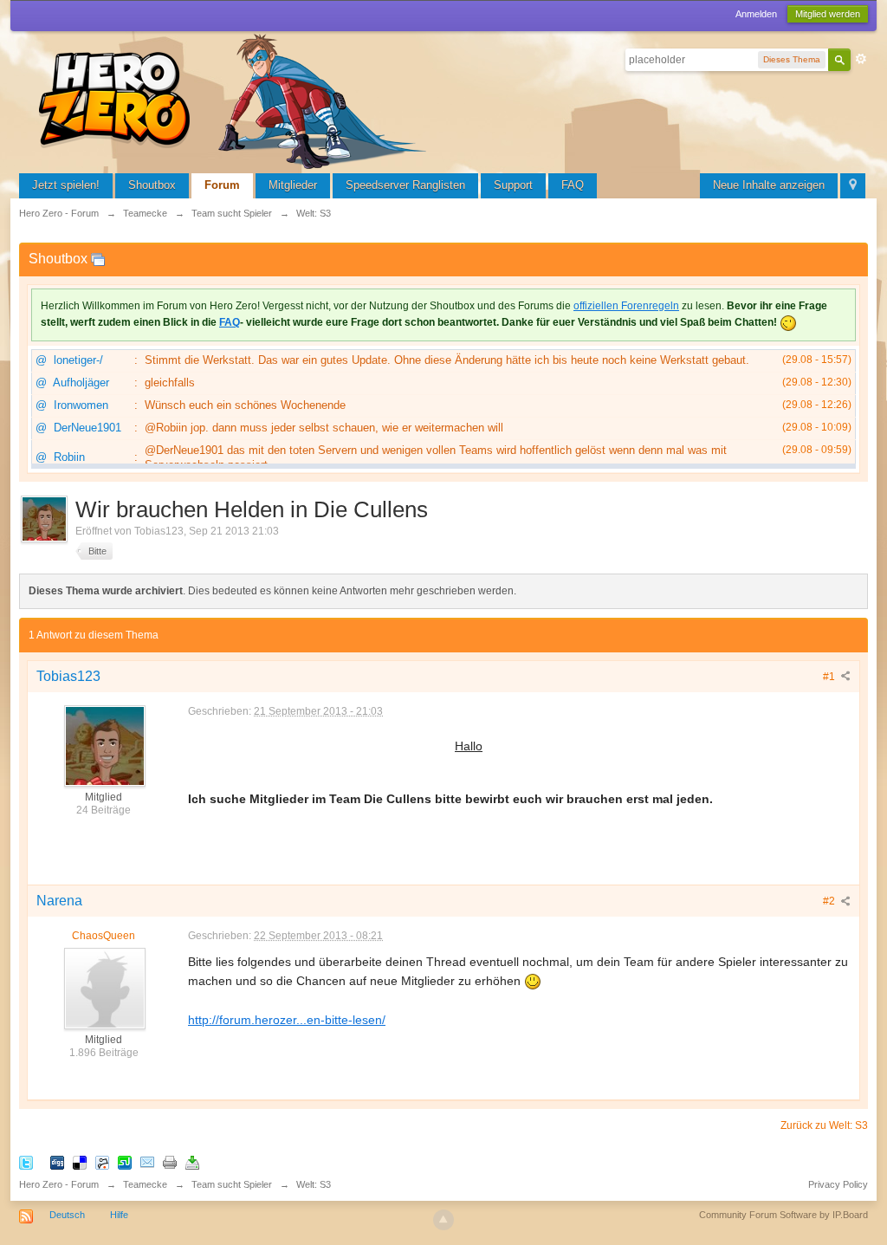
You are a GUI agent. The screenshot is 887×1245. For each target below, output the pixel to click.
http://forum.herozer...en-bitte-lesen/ (286, 1020)
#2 (830, 901)
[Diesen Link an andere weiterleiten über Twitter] (26, 1161)
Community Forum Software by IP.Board (783, 1214)
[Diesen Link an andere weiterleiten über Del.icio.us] (80, 1161)
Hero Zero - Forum (59, 1184)
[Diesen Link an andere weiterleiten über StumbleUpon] (125, 1161)
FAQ (572, 184)
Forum (222, 184)
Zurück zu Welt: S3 (824, 1125)
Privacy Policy (838, 1184)
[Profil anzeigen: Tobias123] (104, 745)
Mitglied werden (827, 14)
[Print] (170, 1161)
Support (513, 184)
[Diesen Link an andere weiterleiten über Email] (147, 1161)
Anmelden (756, 14)
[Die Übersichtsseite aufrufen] (235, 99)
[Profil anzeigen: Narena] (104, 988)
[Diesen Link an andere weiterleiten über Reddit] (102, 1161)
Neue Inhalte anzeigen (769, 184)
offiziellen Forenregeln (626, 306)
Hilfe (119, 1214)
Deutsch (67, 1214)
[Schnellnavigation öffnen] (852, 185)
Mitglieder (293, 184)
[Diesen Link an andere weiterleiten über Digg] (57, 1161)
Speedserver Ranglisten (405, 184)
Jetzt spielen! (66, 184)
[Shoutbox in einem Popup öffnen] (98, 258)
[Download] (192, 1161)
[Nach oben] (443, 1219)
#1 (830, 677)
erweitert (861, 59)
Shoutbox (152, 184)
